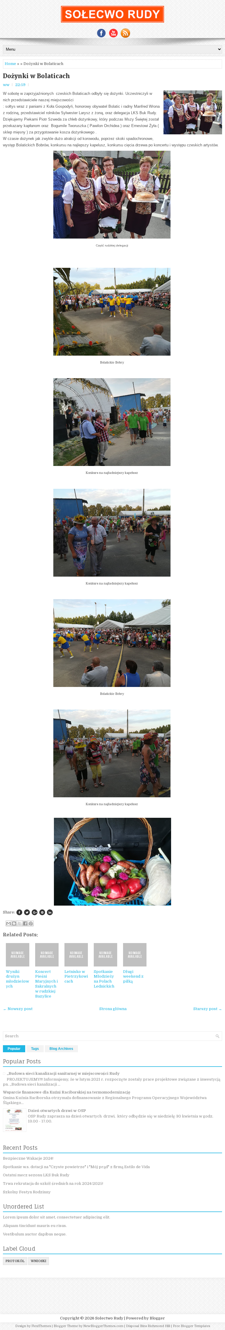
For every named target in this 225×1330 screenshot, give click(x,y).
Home (10, 63)
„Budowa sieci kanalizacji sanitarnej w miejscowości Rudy (63, 1073)
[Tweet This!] (27, 912)
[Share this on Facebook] (19, 912)
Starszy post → (207, 1009)
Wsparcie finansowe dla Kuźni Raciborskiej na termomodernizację (66, 1092)
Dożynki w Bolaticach (36, 76)
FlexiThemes (41, 1326)
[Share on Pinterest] (42, 912)
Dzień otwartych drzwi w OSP (57, 1110)
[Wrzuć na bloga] (14, 923)
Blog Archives (61, 1049)
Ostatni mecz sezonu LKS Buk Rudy (36, 1175)
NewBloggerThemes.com (103, 1326)
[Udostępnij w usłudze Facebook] (25, 923)
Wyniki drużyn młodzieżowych (17, 979)
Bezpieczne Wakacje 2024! (28, 1158)
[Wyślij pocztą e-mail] (8, 923)
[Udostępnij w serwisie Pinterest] (31, 923)
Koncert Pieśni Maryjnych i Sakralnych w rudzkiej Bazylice (46, 983)
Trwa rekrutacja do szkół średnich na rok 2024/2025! (53, 1183)
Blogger (157, 1318)
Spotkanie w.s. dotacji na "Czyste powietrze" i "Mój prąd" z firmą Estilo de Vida (76, 1167)
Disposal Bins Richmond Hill (148, 1326)
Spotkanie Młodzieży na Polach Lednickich (104, 979)
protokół (15, 1261)
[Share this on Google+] (35, 912)
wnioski (38, 1261)
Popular (14, 1049)
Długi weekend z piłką (133, 976)
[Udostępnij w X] (20, 923)
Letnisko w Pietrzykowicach (76, 976)
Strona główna (113, 1009)
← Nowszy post (18, 1009)
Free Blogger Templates (191, 1326)
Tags (35, 1049)
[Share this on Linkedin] (50, 912)
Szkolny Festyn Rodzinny (27, 1192)
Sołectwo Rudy (109, 1318)
